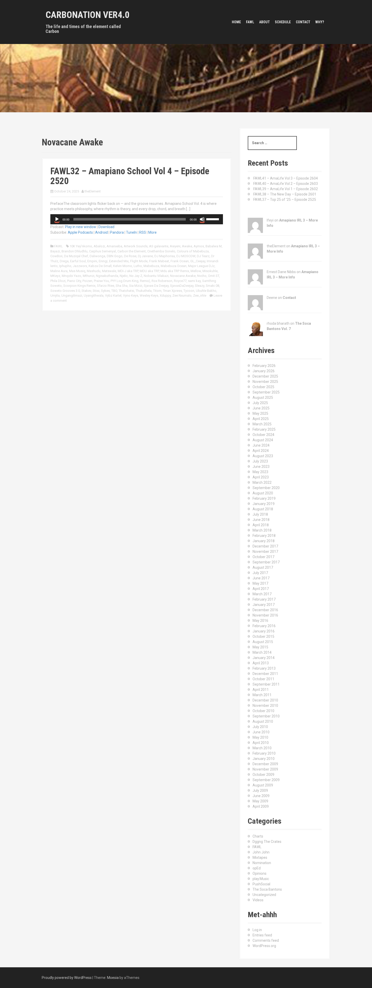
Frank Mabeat (159, 261)
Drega (64, 261)
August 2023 (263, 456)
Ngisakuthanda (107, 276)
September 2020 (266, 488)
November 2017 (265, 552)
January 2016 (264, 631)
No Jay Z (135, 276)
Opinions (259, 873)
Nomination (262, 863)
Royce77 (180, 281)
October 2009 (263, 775)
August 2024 (263, 440)
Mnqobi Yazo (71, 276)
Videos (258, 900)
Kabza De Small (100, 266)
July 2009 (260, 790)
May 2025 (260, 413)
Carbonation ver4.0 (87, 15)
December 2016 (265, 610)
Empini (92, 261)
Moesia (113, 978)
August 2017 (263, 567)
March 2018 (262, 530)
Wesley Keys (149, 295)
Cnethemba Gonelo (161, 251)
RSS (142, 232)
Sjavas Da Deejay (156, 286)
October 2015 (263, 636)
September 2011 (266, 684)
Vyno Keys (130, 295)
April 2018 (261, 525)
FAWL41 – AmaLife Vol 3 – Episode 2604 (285, 178)
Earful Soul (78, 261)
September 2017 (266, 562)
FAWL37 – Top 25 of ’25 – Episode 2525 (284, 199)
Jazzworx (80, 266)
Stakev (86, 291)
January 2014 (264, 658)
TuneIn (131, 232)
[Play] (56, 219)
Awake (187, 246)
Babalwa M (213, 246)
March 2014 (262, 652)
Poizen (87, 281)
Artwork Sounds (136, 246)
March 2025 (262, 424)
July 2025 (260, 403)
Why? (319, 22)
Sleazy (199, 286)
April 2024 (261, 451)
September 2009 (266, 780)
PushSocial (261, 884)
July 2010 (260, 727)
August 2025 (263, 398)
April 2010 (261, 743)
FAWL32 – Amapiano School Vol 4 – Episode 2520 (129, 176)
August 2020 (263, 493)
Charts (258, 836)
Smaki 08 (212, 286)
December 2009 (265, 764)
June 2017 (261, 578)
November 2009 (265, 769)
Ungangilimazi (71, 295)
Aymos (199, 246)
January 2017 (264, 605)
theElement (93, 191)
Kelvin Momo (122, 266)
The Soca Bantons (267, 889)
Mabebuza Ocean (174, 266)
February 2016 (264, 626)
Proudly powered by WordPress (67, 978)
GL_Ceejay (197, 261)
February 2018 (264, 536)
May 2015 (260, 647)
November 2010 (265, 706)
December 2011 (265, 674)
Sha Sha (122, 286)
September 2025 (266, 392)
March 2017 (262, 594)
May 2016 (260, 621)
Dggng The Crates (267, 842)
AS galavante (158, 246)
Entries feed (262, 935)
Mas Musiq (77, 271)
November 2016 (265, 615)
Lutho (138, 266)
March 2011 (262, 695)
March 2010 (262, 748)
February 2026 (264, 366)
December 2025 (265, 376)
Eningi (103, 261)
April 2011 (261, 690)
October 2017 (263, 557)
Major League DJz (201, 266)
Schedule (283, 22)
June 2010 (261, 732)
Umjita (55, 295)
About (264, 22)
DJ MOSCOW (185, 256)
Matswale (109, 271)
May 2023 (260, 472)
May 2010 (260, 737)
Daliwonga (97, 256)
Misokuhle (210, 271)
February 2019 (264, 498)
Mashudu (93, 271)
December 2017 (265, 546)
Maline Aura (59, 271)
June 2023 (261, 467)
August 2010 (263, 721)
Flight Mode (139, 261)
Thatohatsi (126, 291)
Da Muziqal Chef (76, 256)
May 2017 (260, 583)
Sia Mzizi (135, 286)
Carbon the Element (131, 251)
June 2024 (261, 445)
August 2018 (263, 509)
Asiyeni (175, 246)
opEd (257, 868)
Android (101, 232)
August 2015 (263, 642)
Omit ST (213, 276)
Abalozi (99, 246)
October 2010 (263, 711)
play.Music (261, 879)
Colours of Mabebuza (193, 251)
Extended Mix (119, 261)
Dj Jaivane (145, 256)
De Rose (130, 256)
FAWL (250, 22)
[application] (136, 219)
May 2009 (260, 801)
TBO (114, 291)
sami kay (194, 281)
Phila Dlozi (58, 281)
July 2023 (260, 461)
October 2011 (263, 679)
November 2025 (265, 382)
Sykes (105, 291)
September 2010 (266, 716)
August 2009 (263, 785)
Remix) (145, 281)
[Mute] (202, 219)
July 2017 (260, 573)
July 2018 (260, 514)
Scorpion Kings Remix (79, 286)
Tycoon (188, 291)
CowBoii (56, 256)
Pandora (117, 232)
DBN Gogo (114, 256)
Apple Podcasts (80, 232)
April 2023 (261, 477)
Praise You (101, 281)
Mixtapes (260, 857)
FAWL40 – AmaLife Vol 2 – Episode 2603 (285, 184)
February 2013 (264, 668)
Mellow (196, 271)
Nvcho (201, 276)
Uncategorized (264, 895)
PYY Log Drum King (124, 281)
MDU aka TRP (149, 271)
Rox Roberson (162, 281)
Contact (303, 22)
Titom (157, 291)
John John (261, 852)
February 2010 (264, 753)
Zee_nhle (199, 295)
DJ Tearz (203, 256)
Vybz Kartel (113, 295)
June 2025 (261, 408)
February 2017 (264, 599)
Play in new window (80, 227)
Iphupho (65, 266)
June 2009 (261, 796)
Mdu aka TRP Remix (174, 271)
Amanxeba (114, 246)
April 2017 (261, 589)
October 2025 (263, 387)
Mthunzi (88, 276)
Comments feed (266, 940)
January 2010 (264, 759)
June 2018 (261, 520)
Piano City (74, 281)
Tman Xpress (172, 291)
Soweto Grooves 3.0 (65, 291)
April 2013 (261, 663)
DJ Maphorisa (164, 256)
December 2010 (265, 700)
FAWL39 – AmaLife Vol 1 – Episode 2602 (285, 189)
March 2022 (262, 482)
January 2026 (264, 371)
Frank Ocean (180, 261)
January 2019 (264, 504)
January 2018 (264, 541)
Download (106, 227)
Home (236, 22)
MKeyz (55, 276)
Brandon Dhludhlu (74, 251)
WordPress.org (264, 946)
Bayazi (55, 251)
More (152, 232)
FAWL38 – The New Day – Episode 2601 (284, 194)
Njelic (124, 276)
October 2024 (263, 435)
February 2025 (264, 429)
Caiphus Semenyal (102, 251)
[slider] (213, 218)
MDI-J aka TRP (128, 271)
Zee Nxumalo (182, 295)
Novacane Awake (183, 276)
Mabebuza (151, 266)
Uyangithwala (94, 295)
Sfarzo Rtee (105, 286)
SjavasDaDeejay (181, 286)
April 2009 (261, 806)
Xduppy (165, 295)
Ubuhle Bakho (206, 291)
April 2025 (261, 419)
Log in (257, 930)
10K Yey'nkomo (81, 246)
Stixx (96, 291)
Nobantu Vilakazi (156, 276)
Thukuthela (144, 291)
